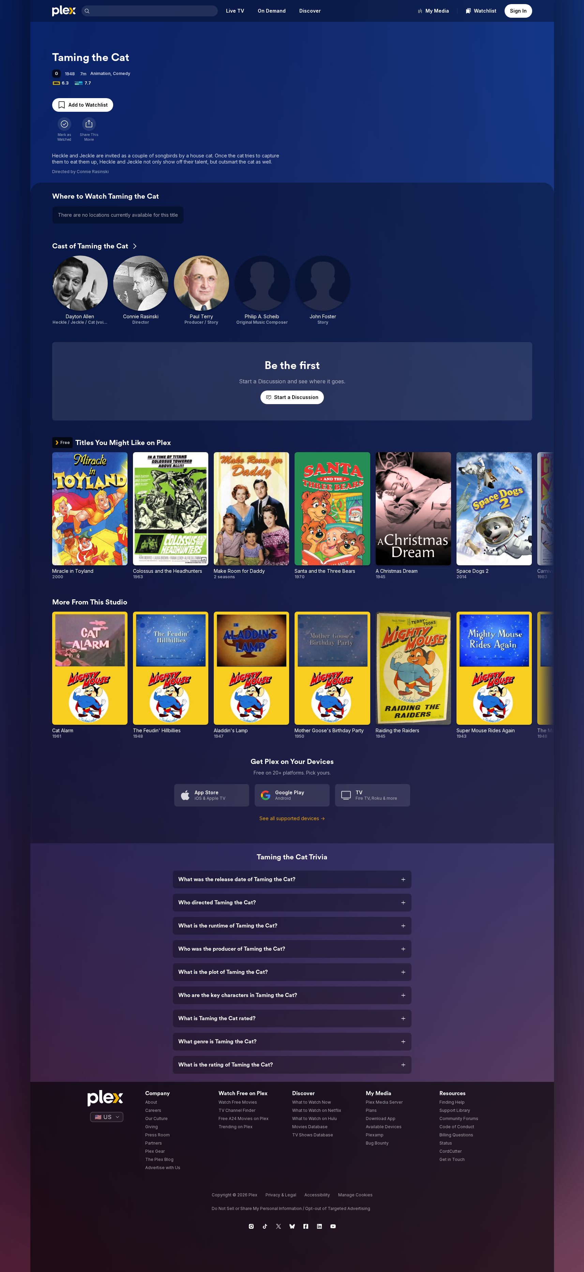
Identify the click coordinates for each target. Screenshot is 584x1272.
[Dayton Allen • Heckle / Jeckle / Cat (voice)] (80, 290)
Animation (100, 73)
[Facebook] (306, 1226)
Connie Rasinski (93, 171)
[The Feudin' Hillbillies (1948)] (170, 675)
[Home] (64, 11)
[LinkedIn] (319, 1226)
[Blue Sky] (292, 1226)
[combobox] (154, 10)
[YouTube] (333, 1226)
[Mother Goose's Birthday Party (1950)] (332, 675)
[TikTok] (265, 1226)
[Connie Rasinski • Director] (140, 290)
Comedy (121, 73)
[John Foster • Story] (322, 290)
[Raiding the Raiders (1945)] (413, 675)
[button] (89, 129)
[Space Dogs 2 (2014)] (494, 516)
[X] (278, 1226)
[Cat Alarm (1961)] (90, 675)
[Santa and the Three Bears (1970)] (332, 516)
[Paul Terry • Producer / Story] (201, 290)
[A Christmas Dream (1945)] (413, 516)
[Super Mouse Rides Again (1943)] (494, 675)
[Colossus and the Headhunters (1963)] (170, 516)
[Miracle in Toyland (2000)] (90, 516)
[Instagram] (251, 1226)
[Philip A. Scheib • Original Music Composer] (262, 290)
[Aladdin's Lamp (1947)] (251, 675)
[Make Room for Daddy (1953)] (251, 516)
